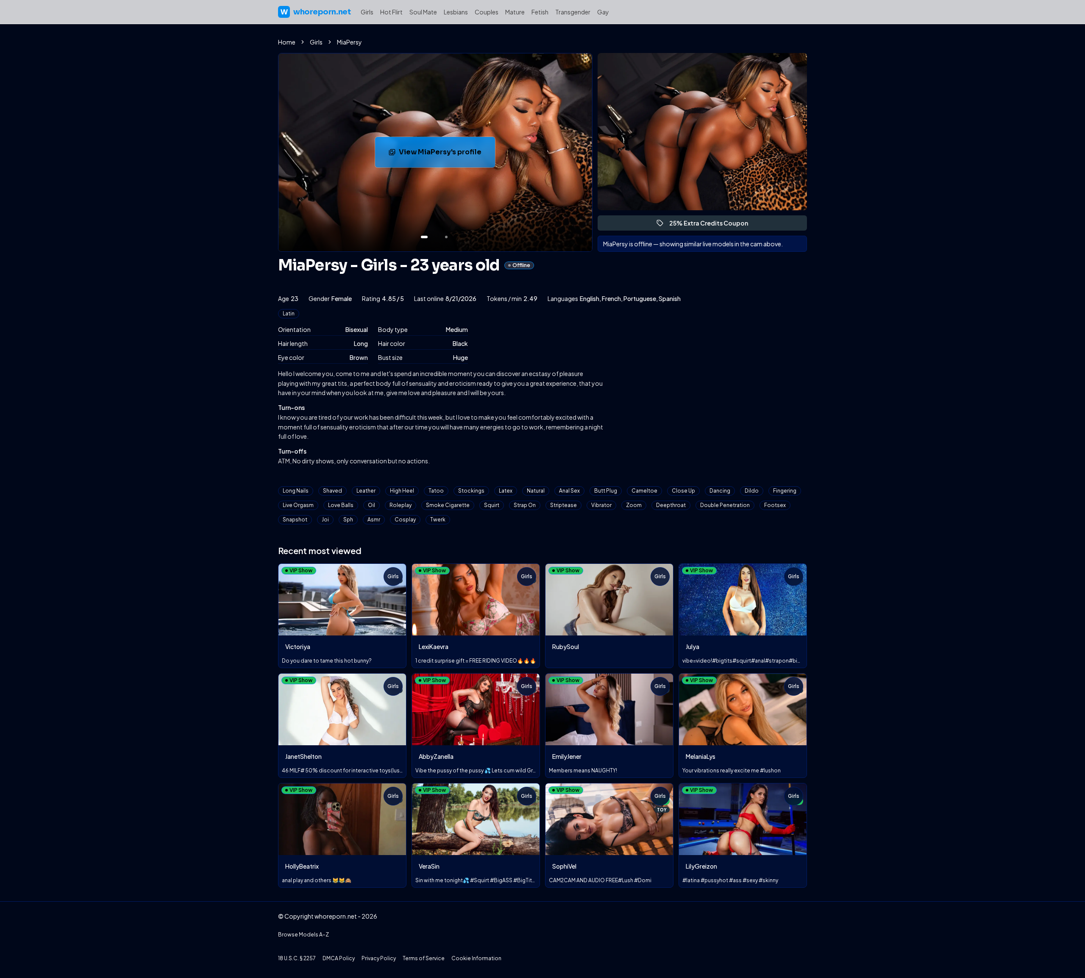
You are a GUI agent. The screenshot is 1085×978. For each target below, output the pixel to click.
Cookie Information (476, 958)
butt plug (605, 491)
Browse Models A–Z (303, 934)
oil (371, 505)
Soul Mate (423, 12)
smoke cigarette (448, 505)
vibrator (601, 505)
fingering (784, 491)
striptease (563, 505)
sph (348, 519)
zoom (634, 505)
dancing (719, 491)
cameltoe (644, 491)
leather (366, 491)
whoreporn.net (316, 12)
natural (536, 491)
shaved (332, 491)
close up (683, 491)
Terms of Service (424, 958)
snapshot (295, 519)
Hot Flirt (391, 12)
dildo (752, 491)
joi (325, 519)
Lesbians (456, 12)
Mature (515, 12)
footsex (775, 505)
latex (505, 491)
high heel (402, 491)
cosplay (405, 519)
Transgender (572, 12)
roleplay (400, 505)
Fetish (539, 12)
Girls (367, 12)
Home (286, 42)
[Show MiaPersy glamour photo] (446, 237)
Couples (486, 12)
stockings (471, 491)
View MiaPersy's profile (447, 155)
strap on (525, 505)
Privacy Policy (379, 958)
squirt (491, 505)
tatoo (436, 491)
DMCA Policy (339, 958)
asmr (373, 519)
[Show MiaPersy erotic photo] (424, 237)
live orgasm (298, 505)
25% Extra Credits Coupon (712, 225)
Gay (603, 12)
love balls (340, 505)
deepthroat (671, 505)
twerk (437, 519)
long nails (296, 491)
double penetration (725, 505)
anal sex (569, 491)
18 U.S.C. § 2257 (297, 958)
